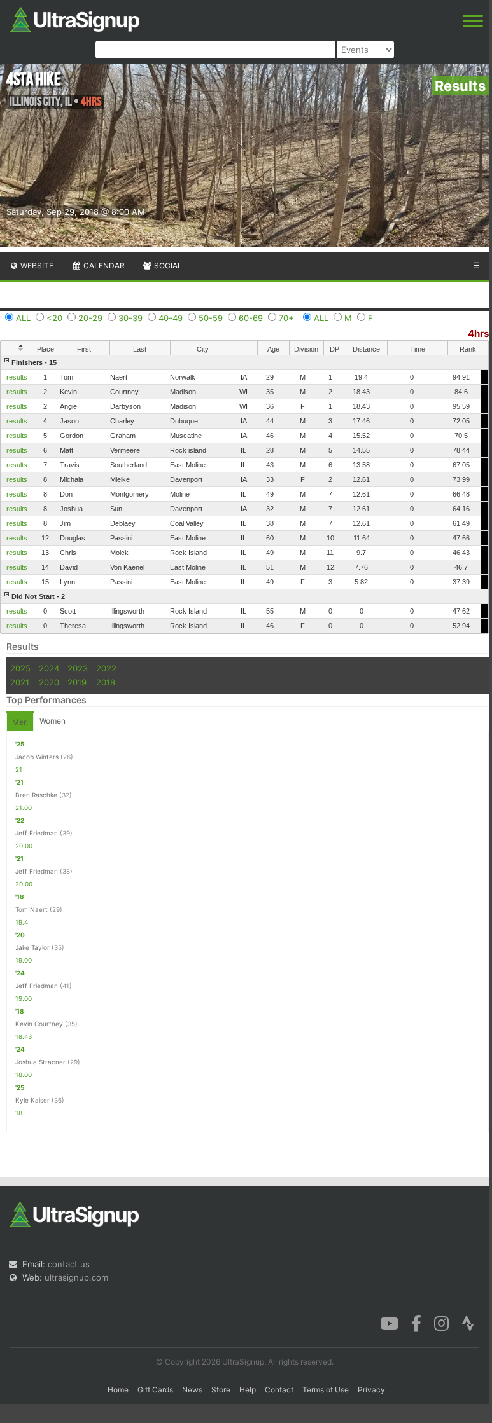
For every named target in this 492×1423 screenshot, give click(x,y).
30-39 (130, 318)
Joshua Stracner (40, 1062)
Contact (279, 1389)
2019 (77, 682)
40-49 (170, 318)
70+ (286, 318)
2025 (20, 668)
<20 (54, 318)
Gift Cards (155, 1389)
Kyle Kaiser (32, 1100)
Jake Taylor (32, 947)
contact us (69, 1264)
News (192, 1389)
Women (52, 720)
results (16, 377)
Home (118, 1389)
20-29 (90, 318)
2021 (19, 682)
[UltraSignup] (74, 18)
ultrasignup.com (76, 1277)
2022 (106, 668)
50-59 (211, 318)
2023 (77, 668)
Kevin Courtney (39, 1024)
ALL (23, 318)
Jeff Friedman (36, 833)
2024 (49, 668)
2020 (49, 682)
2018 (105, 682)
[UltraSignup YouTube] (389, 1322)
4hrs (478, 333)
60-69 (251, 318)
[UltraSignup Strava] (467, 1322)
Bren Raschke (36, 795)
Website (35, 265)
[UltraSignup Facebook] (416, 1322)
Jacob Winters (37, 756)
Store (220, 1389)
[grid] (244, 494)
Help (247, 1389)
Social (167, 265)
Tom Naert (31, 909)
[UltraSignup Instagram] (441, 1322)
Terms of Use (325, 1389)
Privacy (371, 1389)
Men (20, 722)
